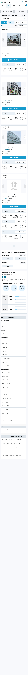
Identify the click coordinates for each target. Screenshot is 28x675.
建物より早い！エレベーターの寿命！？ (10, 452)
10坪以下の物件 (5, 340)
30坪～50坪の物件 (5, 347)
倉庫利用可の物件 (5, 413)
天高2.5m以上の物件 (6, 394)
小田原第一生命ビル (6, 127)
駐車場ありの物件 (5, 391)
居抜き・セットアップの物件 (8, 417)
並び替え (16, 25)
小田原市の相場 (5, 430)
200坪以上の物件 (5, 366)
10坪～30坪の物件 (5, 343)
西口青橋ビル (5, 29)
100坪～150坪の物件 (6, 358)
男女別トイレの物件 (6, 372)
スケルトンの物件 (5, 409)
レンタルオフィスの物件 (7, 420)
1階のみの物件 (5, 402)
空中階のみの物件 (5, 405)
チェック (3, 64)
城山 (3, 326)
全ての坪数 (11, 22)
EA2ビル (4, 78)
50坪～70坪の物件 (5, 351)
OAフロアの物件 (5, 376)
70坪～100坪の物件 (6, 354)
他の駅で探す (23, 262)
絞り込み (5, 22)
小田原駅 (3, 333)
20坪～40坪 (24, 22)
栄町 (3, 323)
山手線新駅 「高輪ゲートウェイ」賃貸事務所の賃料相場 (13, 447)
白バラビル (4, 176)
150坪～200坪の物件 (6, 362)
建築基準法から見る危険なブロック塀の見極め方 (12, 455)
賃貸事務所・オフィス (4, 8)
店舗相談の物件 (5, 387)
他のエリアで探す (22, 255)
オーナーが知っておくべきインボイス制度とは (11, 439)
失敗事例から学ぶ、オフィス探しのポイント (11, 443)
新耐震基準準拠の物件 (6, 383)
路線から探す (11, 8)
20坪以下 (17, 22)
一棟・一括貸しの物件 (6, 398)
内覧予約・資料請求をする (14, 60)
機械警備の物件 (5, 379)
